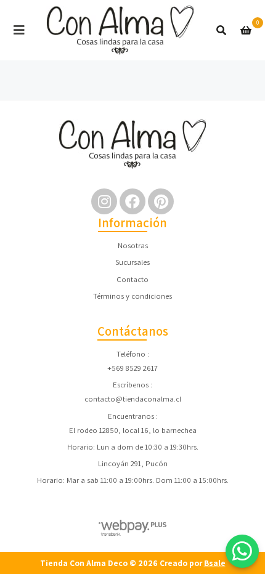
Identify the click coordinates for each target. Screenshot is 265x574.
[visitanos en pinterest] (161, 201)
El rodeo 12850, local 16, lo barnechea (133, 430)
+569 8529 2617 (132, 368)
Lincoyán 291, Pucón (133, 463)
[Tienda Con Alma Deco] (120, 30)
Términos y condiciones (132, 296)
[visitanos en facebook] (132, 201)
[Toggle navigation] (19, 30)
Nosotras (133, 245)
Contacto (132, 279)
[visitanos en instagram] (104, 201)
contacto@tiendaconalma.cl (132, 399)
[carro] (246, 30)
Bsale (215, 562)
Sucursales (132, 262)
